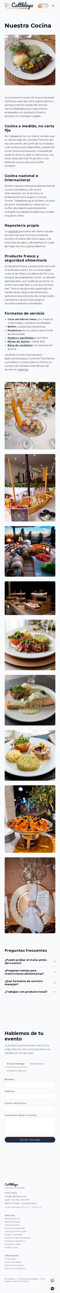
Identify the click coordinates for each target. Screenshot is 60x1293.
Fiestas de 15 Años (12, 1225)
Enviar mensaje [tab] (16, 1063)
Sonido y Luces (11, 1247)
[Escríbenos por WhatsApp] (52, 1280)
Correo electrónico (15, 1103)
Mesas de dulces (18, 341)
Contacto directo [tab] (17, 1070)
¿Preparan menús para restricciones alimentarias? (30, 972)
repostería (14, 231)
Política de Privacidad (14, 1265)
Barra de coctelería (20, 345)
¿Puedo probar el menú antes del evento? (30, 961)
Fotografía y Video (13, 1244)
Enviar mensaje (30, 1139)
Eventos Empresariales (15, 1228)
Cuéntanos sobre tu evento (21, 1115)
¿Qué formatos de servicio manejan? (30, 983)
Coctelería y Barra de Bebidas (17, 1238)
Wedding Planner (12, 1218)
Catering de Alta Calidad (15, 1231)
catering (23, 369)
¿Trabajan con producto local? (30, 991)
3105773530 (11, 1193)
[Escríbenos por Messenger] (52, 1288)
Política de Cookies (13, 1262)
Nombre (9, 1079)
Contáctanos (10, 1259)
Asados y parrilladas (21, 338)
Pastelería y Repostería (15, 1241)
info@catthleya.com (15, 1196)
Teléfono (10, 1091)
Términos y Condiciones (15, 1268)
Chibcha (25, 1281)
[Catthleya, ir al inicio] (19, 6)
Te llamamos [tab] (36, 1063)
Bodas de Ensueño (13, 1222)
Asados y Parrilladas (13, 1234)
